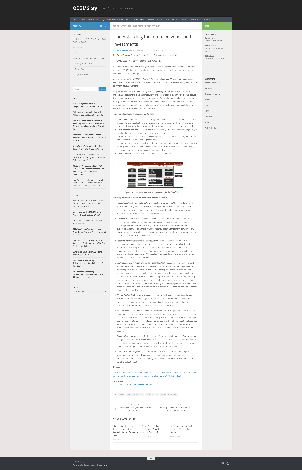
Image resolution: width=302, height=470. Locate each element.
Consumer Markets (138, 394)
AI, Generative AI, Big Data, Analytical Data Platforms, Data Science (89, 40)
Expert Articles (138, 19)
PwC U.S (163, 394)
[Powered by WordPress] (82, 465)
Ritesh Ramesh (172, 394)
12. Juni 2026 (88, 263)
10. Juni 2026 (88, 274)
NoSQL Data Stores (82, 69)
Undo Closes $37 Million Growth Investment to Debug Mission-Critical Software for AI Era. (89, 157)
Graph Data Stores (82, 53)
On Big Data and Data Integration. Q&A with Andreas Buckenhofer (151, 429)
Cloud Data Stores (81, 47)
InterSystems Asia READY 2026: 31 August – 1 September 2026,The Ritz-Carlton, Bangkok (89, 243)
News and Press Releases (190, 19)
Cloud (128, 394)
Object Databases (81, 75)
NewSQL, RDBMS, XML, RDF (85, 64)
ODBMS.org (85, 8)
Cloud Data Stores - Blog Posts (128, 26)
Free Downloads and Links (117, 19)
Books (159, 19)
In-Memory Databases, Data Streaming (89, 58)
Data (157, 394)
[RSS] (104, 25)
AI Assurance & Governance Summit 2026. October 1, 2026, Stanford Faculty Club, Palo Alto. (88, 203)
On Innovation (171, 19)
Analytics (121, 394)
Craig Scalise (149, 394)
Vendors (151, 19)
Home (75, 19)
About (206, 19)
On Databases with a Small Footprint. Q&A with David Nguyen (181, 429)
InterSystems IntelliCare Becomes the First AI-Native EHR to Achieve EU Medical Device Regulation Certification (89, 183)
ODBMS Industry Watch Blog (92, 19)
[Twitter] (101, 25)
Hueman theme (102, 465)
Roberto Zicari (122, 50)
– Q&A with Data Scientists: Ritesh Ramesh (132, 384)
